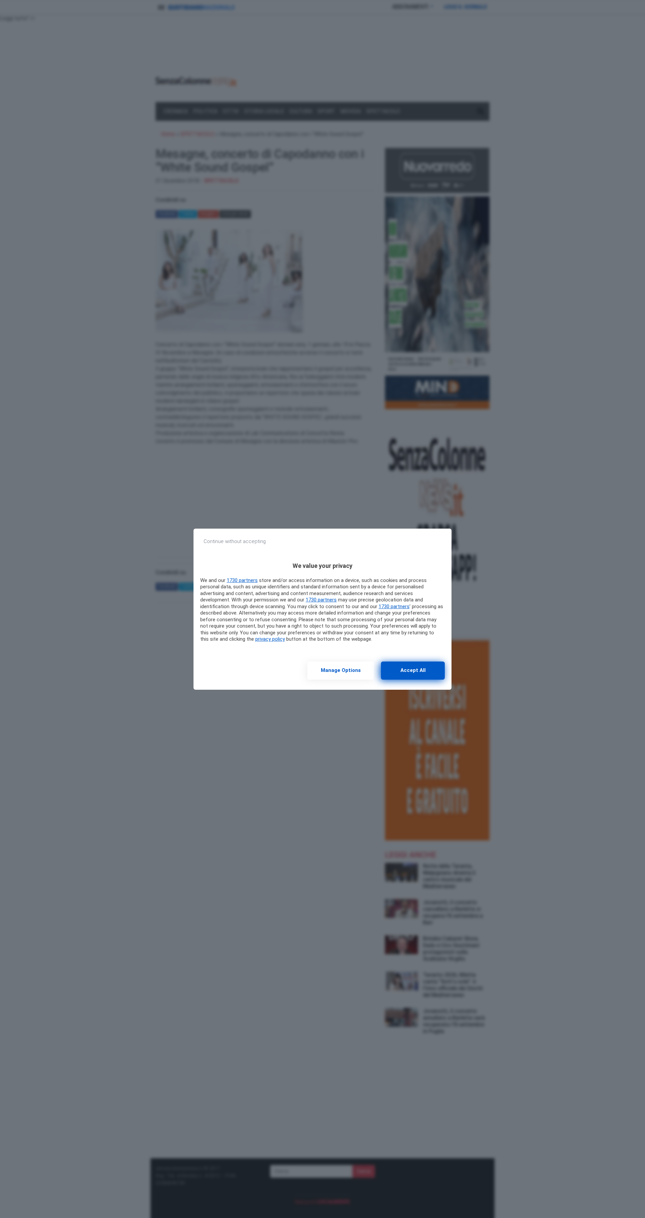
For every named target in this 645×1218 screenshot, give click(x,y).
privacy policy (270, 639)
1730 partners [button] (242, 580)
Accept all (413, 670)
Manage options (341, 670)
